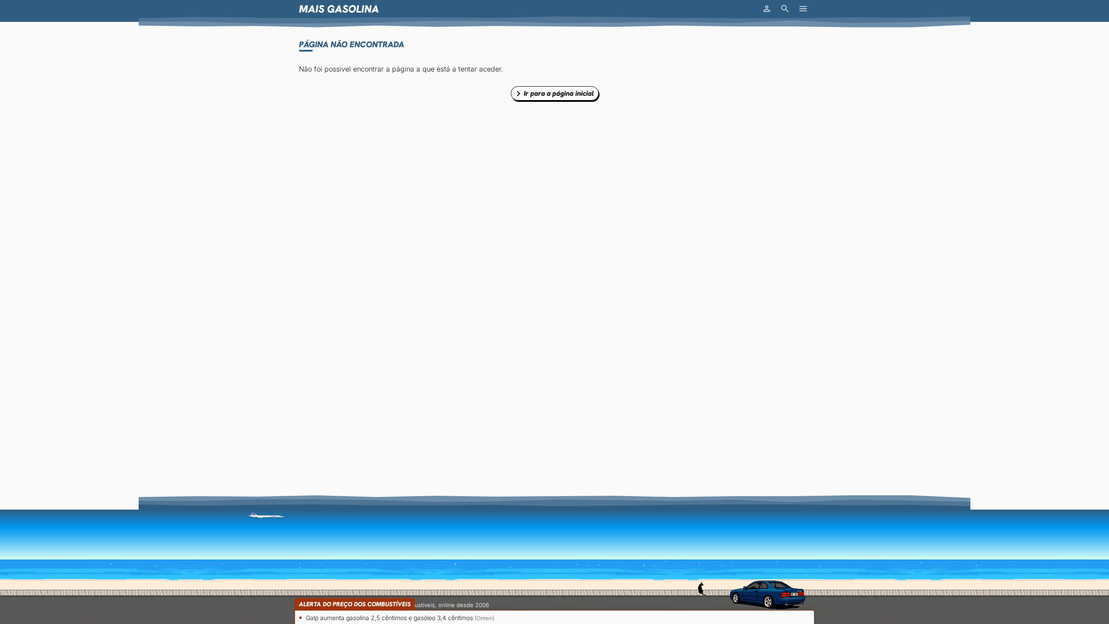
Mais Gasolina (339, 9)
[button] (767, 9)
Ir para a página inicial (559, 93)
